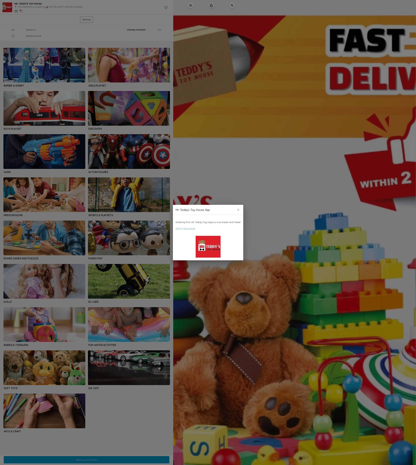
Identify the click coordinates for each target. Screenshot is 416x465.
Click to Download (185, 228)
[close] (238, 209)
